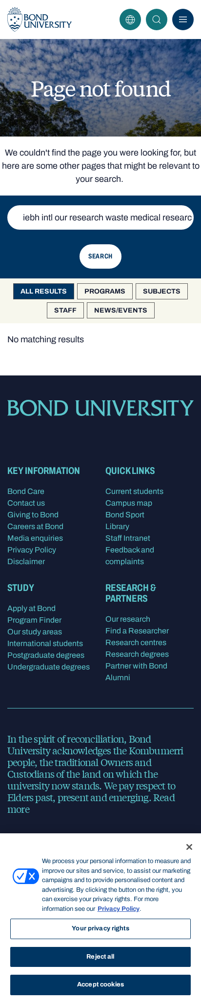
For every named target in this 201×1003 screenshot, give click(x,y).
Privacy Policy (31, 550)
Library (117, 526)
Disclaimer (26, 561)
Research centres (135, 642)
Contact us (26, 503)
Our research (127, 619)
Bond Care (25, 491)
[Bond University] (39, 19)
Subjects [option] (162, 291)
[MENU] (183, 19)
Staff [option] (65, 310)
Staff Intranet (127, 538)
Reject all (100, 956)
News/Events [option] (120, 310)
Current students (134, 491)
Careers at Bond (35, 526)
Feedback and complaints (129, 556)
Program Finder (34, 620)
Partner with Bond (136, 666)
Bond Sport (124, 515)
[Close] (189, 847)
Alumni (117, 677)
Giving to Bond (33, 515)
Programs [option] (104, 291)
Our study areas (34, 632)
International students (45, 643)
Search (156, 19)
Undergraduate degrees (48, 667)
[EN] (130, 19)
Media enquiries (35, 538)
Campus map (128, 503)
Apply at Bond (31, 608)
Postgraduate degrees (45, 655)
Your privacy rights (100, 928)
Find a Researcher (137, 631)
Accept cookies (100, 984)
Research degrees (137, 654)
